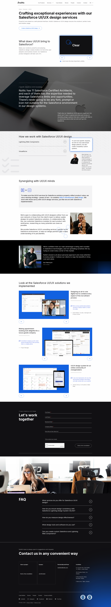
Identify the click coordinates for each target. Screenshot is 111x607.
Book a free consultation (26, 573)
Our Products (41, 2)
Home (20, 9)
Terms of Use (37, 602)
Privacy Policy (30, 602)
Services (25, 9)
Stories (66, 2)
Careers (79, 2)
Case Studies (59, 2)
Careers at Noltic (48, 595)
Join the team (42, 573)
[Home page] (21, 3)
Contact (85, 2)
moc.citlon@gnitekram (63, 567)
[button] (50, 3)
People (72, 2)
